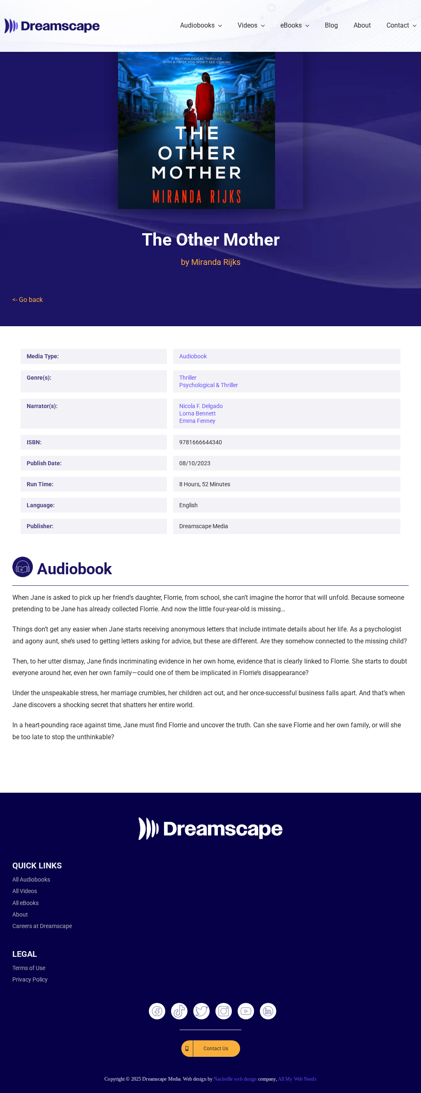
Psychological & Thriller (208, 385)
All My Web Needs (297, 1079)
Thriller (188, 377)
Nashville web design (235, 1079)
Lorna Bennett (197, 413)
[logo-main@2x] (52, 22)
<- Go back (27, 300)
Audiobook (193, 356)
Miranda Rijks (216, 262)
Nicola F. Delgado (201, 406)
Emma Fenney (197, 421)
